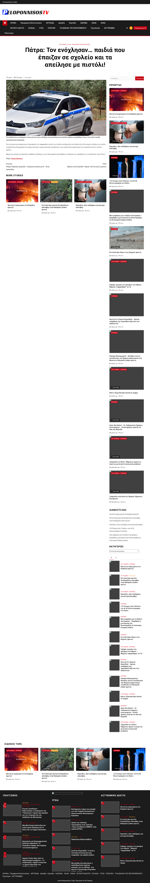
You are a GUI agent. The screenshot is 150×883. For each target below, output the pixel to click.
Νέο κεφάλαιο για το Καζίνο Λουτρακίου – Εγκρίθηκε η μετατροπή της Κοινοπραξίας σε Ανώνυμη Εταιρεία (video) (125, 218)
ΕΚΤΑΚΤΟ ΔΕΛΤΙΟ (17, 28)
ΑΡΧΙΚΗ (13, 23)
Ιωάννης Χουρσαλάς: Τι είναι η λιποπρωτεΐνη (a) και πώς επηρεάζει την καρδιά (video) (83, 844)
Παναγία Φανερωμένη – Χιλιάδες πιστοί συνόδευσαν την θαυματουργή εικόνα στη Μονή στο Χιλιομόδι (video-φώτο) (125, 358)
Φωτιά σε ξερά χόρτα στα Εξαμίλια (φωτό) (126, 114)
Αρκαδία (61, 23)
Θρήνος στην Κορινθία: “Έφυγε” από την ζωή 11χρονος (86, 165)
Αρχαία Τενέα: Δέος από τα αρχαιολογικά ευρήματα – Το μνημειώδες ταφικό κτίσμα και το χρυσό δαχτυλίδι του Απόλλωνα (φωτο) (34, 852)
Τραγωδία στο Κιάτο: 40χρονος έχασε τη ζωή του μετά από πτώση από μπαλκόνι (125, 463)
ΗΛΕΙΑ (103, 23)
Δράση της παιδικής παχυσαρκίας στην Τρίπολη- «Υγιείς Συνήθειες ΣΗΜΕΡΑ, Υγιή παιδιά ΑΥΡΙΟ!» (83, 817)
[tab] (111, 558)
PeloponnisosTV (140, 28)
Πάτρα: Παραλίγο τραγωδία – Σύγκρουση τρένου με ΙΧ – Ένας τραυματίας (27, 166)
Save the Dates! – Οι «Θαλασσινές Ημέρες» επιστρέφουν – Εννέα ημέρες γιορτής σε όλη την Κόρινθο (126, 427)
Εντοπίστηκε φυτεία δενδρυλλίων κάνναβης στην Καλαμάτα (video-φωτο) (55, 207)
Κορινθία (72, 23)
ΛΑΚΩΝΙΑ (83, 23)
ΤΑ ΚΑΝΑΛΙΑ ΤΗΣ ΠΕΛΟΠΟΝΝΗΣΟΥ (73, 28)
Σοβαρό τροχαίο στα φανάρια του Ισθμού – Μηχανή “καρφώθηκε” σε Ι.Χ (131, 651)
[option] (26, 817)
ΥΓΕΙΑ (41, 28)
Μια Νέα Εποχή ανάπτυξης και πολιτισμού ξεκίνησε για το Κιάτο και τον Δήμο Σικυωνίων (34, 817)
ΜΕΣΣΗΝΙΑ (54, 182)
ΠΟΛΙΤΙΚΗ (51, 28)
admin (10, 77)
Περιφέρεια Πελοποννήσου (31, 23)
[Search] (127, 28)
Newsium (79, 880)
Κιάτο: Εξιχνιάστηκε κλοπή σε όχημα (123, 393)
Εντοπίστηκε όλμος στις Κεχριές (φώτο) (125, 252)
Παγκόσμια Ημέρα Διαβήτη (81, 831)
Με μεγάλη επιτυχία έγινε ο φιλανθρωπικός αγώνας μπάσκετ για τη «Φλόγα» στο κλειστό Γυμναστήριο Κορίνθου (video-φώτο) (83, 859)
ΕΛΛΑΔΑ (31, 28)
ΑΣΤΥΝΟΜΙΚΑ (109, 28)
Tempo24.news (17, 158)
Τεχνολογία (95, 28)
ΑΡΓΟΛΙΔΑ (50, 23)
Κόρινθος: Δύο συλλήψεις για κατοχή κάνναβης (126, 524)
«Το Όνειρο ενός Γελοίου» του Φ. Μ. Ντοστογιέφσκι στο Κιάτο (123, 182)
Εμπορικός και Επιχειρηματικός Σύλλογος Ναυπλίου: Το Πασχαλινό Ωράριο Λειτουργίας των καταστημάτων (34, 834)
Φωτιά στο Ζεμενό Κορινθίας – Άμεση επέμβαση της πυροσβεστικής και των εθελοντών (124, 321)
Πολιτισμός (9, 33)
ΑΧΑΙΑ (94, 23)
